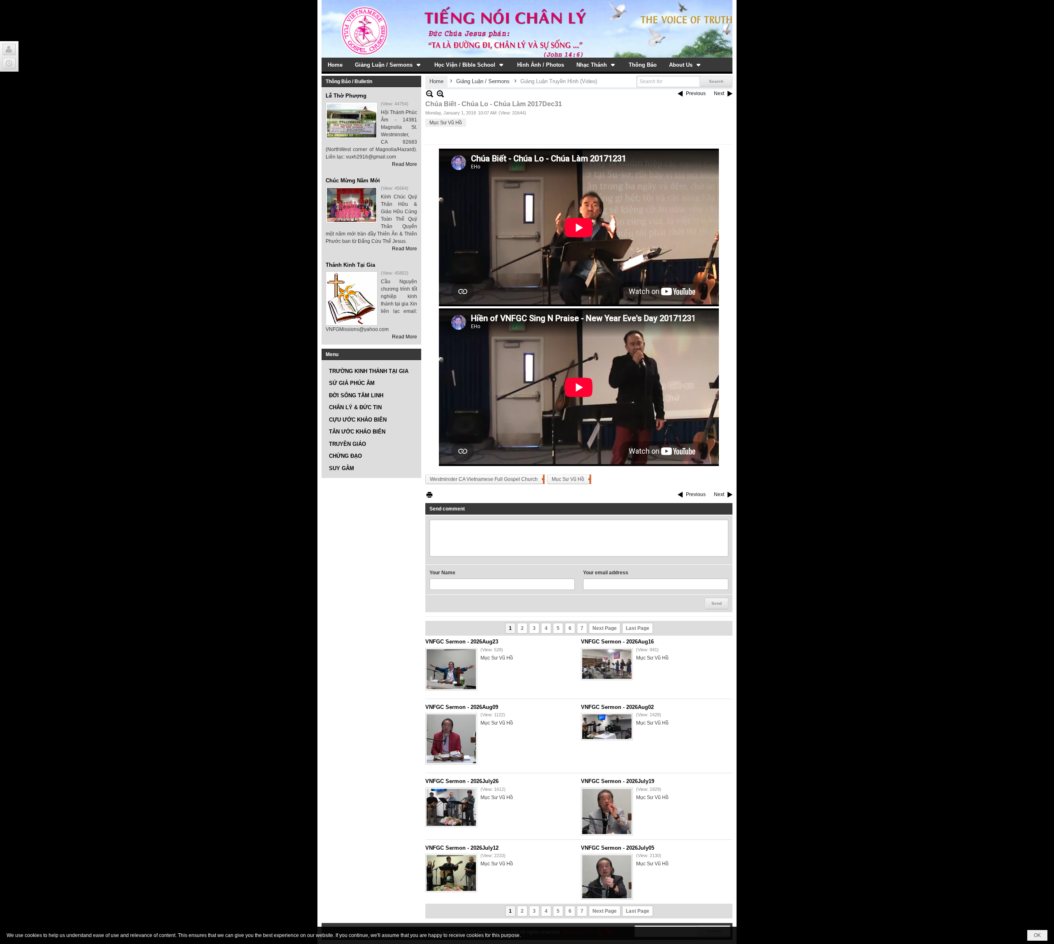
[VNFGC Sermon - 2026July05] (607, 876)
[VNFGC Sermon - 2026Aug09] (451, 738)
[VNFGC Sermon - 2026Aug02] (607, 726)
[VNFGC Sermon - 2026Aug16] (607, 664)
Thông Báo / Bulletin (349, 81)
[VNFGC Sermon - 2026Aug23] (451, 669)
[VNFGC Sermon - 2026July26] (451, 807)
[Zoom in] (429, 93)
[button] (388, 65)
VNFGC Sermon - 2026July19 (617, 781)
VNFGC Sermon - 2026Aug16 (617, 642)
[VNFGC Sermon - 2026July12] (451, 873)
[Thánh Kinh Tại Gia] (351, 298)
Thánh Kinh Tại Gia (350, 265)
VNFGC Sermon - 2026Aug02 (617, 707)
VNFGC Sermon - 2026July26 (462, 781)
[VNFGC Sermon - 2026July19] (607, 811)
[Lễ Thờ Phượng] (351, 120)
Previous (696, 93)
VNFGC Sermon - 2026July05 (617, 848)
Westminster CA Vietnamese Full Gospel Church (484, 479)
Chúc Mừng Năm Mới (353, 180)
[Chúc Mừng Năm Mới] (351, 205)
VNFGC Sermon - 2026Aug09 (461, 707)
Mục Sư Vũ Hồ (445, 123)
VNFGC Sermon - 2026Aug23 (461, 642)
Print (429, 494)
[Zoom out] (440, 93)
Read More (404, 164)
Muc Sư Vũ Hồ (568, 479)
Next (719, 93)
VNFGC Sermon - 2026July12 (462, 848)
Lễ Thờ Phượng (346, 96)
